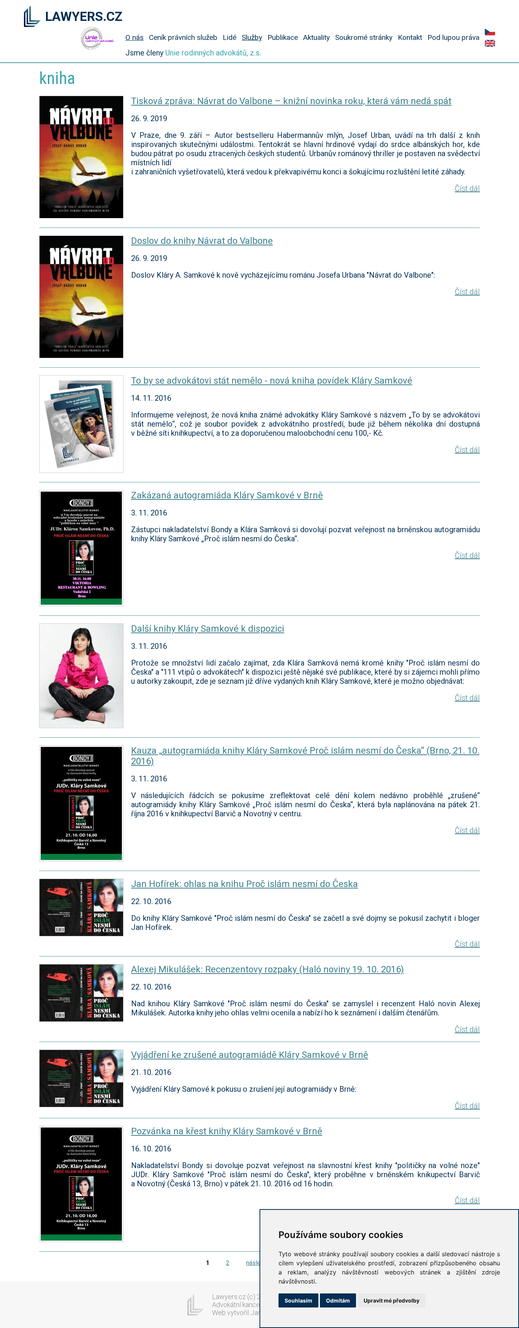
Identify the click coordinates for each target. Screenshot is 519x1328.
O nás (134, 37)
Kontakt (410, 37)
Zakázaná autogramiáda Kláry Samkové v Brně (227, 495)
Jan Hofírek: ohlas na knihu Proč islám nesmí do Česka (244, 884)
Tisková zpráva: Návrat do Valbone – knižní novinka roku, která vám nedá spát (291, 101)
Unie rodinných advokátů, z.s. (213, 52)
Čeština (490, 31)
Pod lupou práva (453, 37)
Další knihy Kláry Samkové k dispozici (207, 628)
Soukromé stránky (363, 37)
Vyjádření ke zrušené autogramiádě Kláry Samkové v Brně (249, 1055)
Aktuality (316, 37)
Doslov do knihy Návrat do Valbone (202, 241)
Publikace (282, 37)
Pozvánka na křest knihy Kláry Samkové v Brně (226, 1131)
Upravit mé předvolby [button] (391, 1300)
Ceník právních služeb (183, 37)
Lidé (229, 37)
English (490, 43)
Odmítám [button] (338, 1300)
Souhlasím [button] (298, 1300)
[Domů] (32, 17)
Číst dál (467, 188)
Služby (252, 37)
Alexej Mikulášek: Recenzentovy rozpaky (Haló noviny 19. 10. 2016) (267, 969)
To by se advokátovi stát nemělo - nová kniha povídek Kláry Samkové (271, 380)
